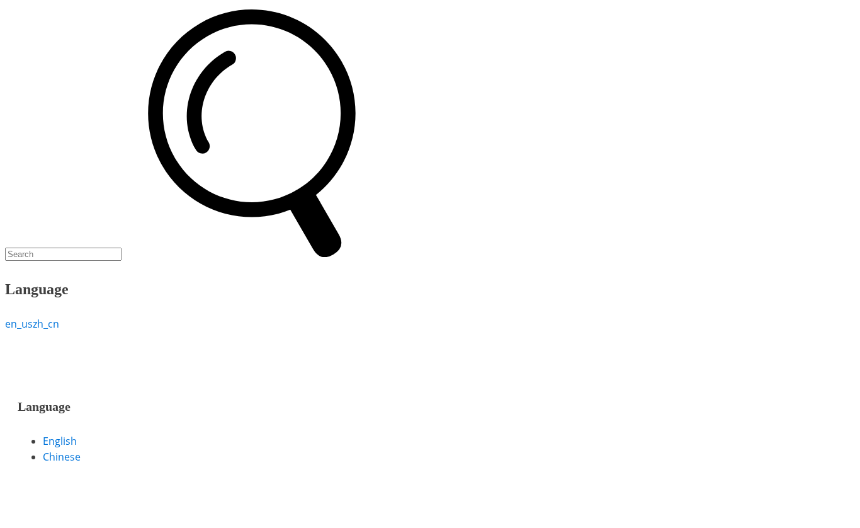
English (60, 441)
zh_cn (46, 324)
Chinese (62, 457)
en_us (19, 324)
